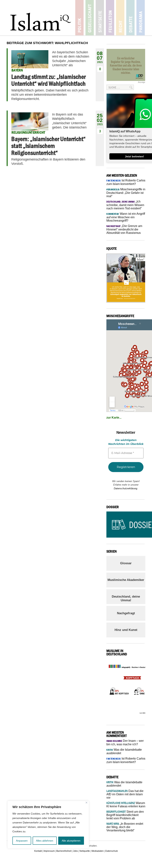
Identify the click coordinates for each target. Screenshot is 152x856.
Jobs (75, 851)
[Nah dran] (86, 802)
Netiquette (85, 851)
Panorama (140, 17)
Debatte (130, 17)
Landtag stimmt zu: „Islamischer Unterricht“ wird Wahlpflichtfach (48, 80)
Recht (120, 17)
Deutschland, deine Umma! (126, 598)
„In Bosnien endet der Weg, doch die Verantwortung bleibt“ (124, 827)
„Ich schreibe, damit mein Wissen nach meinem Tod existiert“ (125, 205)
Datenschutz (111, 851)
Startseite (100, 17)
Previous (112, 689)
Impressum (49, 851)
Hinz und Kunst (126, 630)
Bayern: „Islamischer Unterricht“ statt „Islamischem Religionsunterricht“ (48, 145)
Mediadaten (98, 851)
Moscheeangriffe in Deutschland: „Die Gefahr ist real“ (125, 193)
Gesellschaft (89, 17)
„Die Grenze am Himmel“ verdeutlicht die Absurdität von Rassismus (124, 229)
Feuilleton (110, 17)
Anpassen (22, 840)
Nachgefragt (126, 613)
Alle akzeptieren (71, 840)
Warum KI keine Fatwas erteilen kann (125, 804)
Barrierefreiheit (63, 851)
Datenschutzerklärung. (126, 488)
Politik (79, 17)
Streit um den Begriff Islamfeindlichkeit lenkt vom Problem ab (125, 815)
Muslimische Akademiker (126, 580)
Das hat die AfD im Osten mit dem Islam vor (124, 794)
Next (138, 689)
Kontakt (38, 851)
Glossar (126, 563)
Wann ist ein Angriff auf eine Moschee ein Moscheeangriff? (125, 217)
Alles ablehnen (44, 840)
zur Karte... (113, 417)
